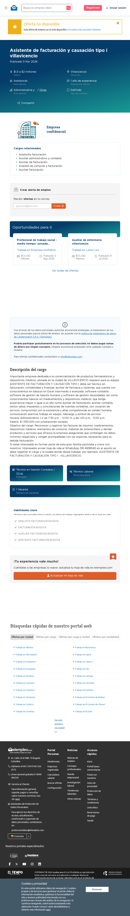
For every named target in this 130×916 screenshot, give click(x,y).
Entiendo (97, 889)
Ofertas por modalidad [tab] (105, 636)
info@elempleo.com (71, 356)
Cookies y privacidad (34, 883)
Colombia (19, 836)
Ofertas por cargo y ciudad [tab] (74, 636)
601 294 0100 (30, 766)
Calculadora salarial (53, 776)
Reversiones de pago (93, 814)
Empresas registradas (53, 768)
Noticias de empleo (72, 759)
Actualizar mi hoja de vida (66, 575)
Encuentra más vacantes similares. (84, 29)
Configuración (55, 788)
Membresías (54, 761)
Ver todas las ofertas (65, 270)
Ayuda (90, 820)
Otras (42, 90)
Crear (58, 205)
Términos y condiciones (93, 801)
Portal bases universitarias (93, 768)
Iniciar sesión (118, 7)
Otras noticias (74, 799)
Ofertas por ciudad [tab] (22, 636)
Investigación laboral (73, 784)
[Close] (118, 22)
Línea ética (92, 807)
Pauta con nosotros (92, 776)
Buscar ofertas (55, 783)
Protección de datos (94, 793)
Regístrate (93, 7)
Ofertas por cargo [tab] (46, 636)
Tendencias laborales (73, 792)
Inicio (89, 761)
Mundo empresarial (73, 776)
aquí (48, 909)
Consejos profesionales (74, 768)
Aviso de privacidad (92, 785)
